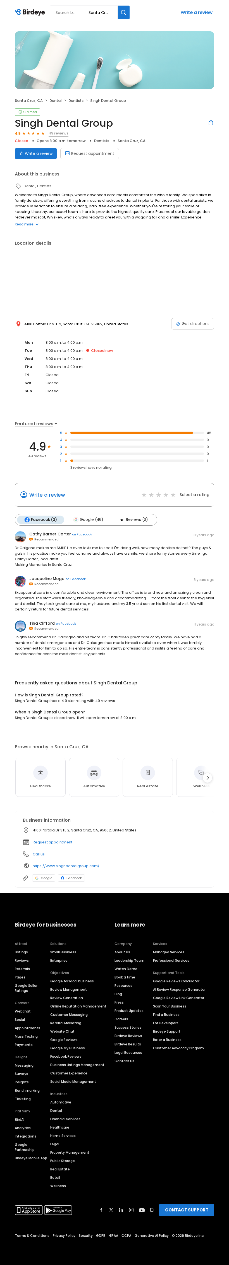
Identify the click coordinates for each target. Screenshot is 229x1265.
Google (46, 878)
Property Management (69, 1152)
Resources (123, 985)
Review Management (68, 989)
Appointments (27, 1028)
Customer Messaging (69, 1014)
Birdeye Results (128, 1044)
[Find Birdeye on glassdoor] (152, 1210)
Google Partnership (25, 1147)
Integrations (25, 1136)
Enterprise (59, 960)
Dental (56, 1110)
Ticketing (23, 1098)
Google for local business (72, 981)
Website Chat (62, 1031)
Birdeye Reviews (128, 1035)
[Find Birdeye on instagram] (131, 1210)
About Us (122, 952)
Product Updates (129, 1010)
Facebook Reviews (66, 1056)
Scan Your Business (169, 1006)
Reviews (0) (137, 519)
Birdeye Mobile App (31, 1158)
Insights (22, 1082)
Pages (20, 977)
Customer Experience (68, 1073)
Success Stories (128, 1027)
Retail (55, 1177)
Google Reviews (64, 1039)
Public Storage (62, 1160)
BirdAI (19, 1119)
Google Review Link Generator (178, 997)
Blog (118, 994)
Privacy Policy (64, 1235)
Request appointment (92, 153)
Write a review (197, 12)
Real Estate (60, 1169)
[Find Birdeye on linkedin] (121, 1210)
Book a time (125, 977)
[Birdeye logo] (31, 12)
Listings (21, 952)
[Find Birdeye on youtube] (142, 1210)
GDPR (100, 1235)
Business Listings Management (77, 1064)
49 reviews (58, 133)
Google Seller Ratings (26, 988)
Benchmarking (27, 1090)
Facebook (74, 878)
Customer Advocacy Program (178, 1048)
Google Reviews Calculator (176, 981)
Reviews (22, 960)
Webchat (23, 1011)
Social (20, 1019)
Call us (39, 854)
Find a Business (166, 1014)
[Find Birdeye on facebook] (101, 1210)
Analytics (23, 1127)
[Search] (124, 12)
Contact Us (124, 1061)
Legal (54, 1144)
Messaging (24, 1065)
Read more (24, 224)
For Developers (165, 1023)
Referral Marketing (65, 1023)
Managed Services (168, 952)
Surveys (21, 1073)
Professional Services (171, 960)
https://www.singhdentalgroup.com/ (66, 866)
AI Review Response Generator (179, 989)
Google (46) (91, 519)
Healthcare (59, 1127)
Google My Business (67, 1048)
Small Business (63, 952)
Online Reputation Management (78, 1006)
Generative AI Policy (152, 1235)
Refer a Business (167, 1039)
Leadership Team (129, 960)
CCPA (126, 1235)
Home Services (63, 1135)
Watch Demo (126, 968)
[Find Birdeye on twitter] (111, 1210)
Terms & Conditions (32, 1235)
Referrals (22, 968)
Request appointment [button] (52, 842)
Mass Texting (26, 1036)
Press (119, 1002)
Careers (121, 1019)
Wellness (58, 1186)
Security (86, 1235)
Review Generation (66, 997)
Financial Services (65, 1119)
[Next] (207, 778)
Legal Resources (128, 1052)
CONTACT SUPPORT (186, 1210)
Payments (24, 1044)
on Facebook (82, 534)
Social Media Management (73, 1081)
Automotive (60, 1102)
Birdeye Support (166, 1031)
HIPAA (113, 1235)
